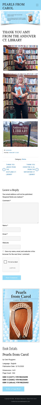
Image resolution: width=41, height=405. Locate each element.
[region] (20, 18)
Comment (7, 201)
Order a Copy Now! (13, 389)
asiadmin (8, 150)
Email (5, 234)
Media (24, 159)
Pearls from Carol (14, 6)
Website (6, 243)
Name (5, 225)
